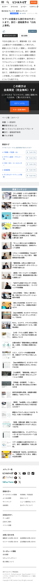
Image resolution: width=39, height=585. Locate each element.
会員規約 (5, 505)
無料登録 (33, 2)
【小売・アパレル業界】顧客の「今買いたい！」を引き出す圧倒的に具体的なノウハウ (24, 334)
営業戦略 (7, 170)
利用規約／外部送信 (26, 494)
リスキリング (33, 7)
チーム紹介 (6, 518)
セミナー (5, 7)
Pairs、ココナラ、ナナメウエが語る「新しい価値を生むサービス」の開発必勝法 (24, 325)
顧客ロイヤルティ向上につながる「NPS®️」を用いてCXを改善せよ (24, 413)
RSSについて (24, 498)
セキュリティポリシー (10, 558)
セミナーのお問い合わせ (10, 542)
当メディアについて (26, 505)
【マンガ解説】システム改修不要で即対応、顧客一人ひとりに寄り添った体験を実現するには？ (24, 195)
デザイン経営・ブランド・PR (12, 158)
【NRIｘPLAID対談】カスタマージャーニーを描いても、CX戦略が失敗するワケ (24, 305)
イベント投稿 (7, 525)
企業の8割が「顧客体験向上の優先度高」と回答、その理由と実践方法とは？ (24, 345)
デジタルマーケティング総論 (12, 175)
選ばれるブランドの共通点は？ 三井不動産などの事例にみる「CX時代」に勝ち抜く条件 (24, 235)
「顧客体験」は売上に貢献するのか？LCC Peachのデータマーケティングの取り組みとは (24, 265)
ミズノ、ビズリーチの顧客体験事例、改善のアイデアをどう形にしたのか (24, 354)
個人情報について (8, 561)
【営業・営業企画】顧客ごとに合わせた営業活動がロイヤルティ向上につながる (24, 424)
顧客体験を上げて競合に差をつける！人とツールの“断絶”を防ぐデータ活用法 (24, 215)
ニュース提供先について (28, 502)
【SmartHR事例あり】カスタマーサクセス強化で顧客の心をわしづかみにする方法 (24, 364)
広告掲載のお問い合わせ (28, 542)
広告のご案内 (7, 522)
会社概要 (5, 554)
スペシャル (14, 7)
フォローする (32, 152)
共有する (33, 31)
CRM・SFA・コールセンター (12, 164)
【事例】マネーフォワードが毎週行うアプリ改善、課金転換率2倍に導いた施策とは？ (24, 275)
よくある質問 (7, 498)
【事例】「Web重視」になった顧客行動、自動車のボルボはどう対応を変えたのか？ (24, 404)
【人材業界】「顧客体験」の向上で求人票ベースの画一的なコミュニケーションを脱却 (24, 374)
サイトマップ (7, 502)
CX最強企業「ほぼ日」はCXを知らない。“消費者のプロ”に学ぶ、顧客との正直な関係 (24, 454)
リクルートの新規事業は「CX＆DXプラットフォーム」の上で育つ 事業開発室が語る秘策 (24, 255)
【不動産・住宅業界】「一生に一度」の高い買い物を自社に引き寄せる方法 (24, 384)
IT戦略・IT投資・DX (11, 152)
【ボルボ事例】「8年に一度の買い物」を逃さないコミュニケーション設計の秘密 (24, 295)
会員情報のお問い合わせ (28, 538)
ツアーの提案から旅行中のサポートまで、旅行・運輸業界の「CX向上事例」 (24, 444)
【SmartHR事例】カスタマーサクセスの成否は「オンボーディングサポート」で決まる (24, 315)
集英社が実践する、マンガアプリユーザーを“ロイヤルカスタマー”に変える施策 (24, 434)
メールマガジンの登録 (10, 494)
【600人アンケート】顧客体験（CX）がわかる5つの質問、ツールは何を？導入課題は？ (24, 225)
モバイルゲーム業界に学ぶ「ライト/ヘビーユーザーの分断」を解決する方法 (24, 205)
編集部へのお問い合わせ (10, 538)
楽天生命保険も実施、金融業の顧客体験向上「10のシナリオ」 (24, 393)
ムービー (23, 7)
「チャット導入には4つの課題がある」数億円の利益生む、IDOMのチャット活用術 (24, 245)
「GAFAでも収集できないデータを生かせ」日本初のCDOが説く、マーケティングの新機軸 (24, 285)
